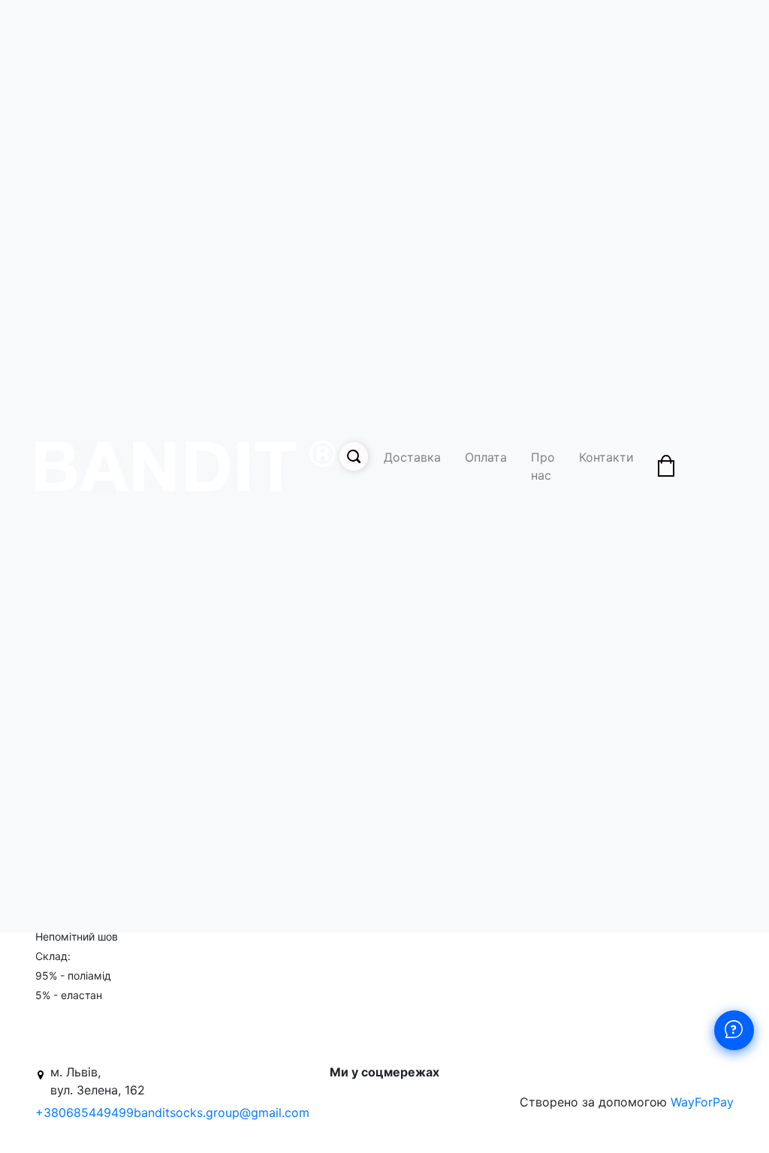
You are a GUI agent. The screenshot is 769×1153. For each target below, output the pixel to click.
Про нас (543, 466)
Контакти (606, 457)
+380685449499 (84, 1112)
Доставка (412, 457)
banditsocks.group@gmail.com (221, 1112)
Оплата (486, 457)
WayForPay (702, 1101)
